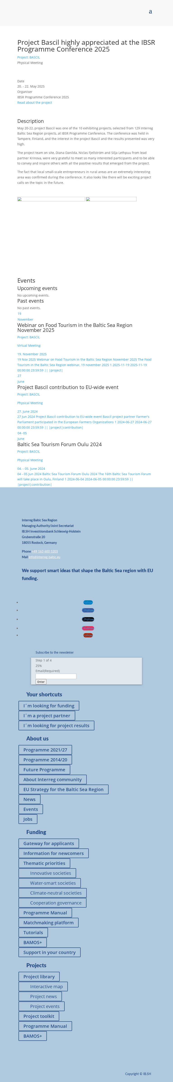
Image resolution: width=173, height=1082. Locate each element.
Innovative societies (50, 873)
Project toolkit (38, 1016)
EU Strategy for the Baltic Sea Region (63, 789)
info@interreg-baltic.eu (44, 557)
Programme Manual (45, 913)
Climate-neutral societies (56, 893)
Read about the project (34, 102)
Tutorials (33, 932)
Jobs (27, 819)
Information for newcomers (53, 853)
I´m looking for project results (56, 725)
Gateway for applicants (48, 843)
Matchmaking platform (48, 923)
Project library (39, 977)
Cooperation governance (56, 903)
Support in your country (49, 952)
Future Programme (44, 770)
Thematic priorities (44, 863)
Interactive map (46, 986)
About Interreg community (52, 779)
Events (30, 809)
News (29, 799)
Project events (45, 1006)
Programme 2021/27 (45, 750)
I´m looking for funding (48, 706)
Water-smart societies (53, 883)
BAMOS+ (32, 942)
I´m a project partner (46, 716)
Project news (43, 996)
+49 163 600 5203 (45, 551)
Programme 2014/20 (45, 760)
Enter (41, 682)
